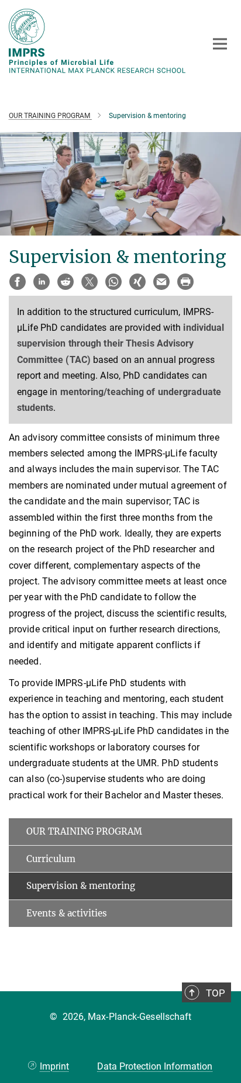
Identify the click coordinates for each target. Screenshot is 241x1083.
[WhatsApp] (113, 281)
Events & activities (66, 913)
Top (215, 993)
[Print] (185, 281)
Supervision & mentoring (80, 885)
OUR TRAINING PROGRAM (84, 831)
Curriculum (50, 858)
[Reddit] (65, 281)
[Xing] (137, 281)
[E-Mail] (161, 281)
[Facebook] (17, 281)
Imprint (54, 1066)
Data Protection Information (154, 1066)
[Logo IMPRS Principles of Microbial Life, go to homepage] (98, 41)
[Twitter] (89, 281)
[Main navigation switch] (220, 44)
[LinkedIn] (41, 281)
